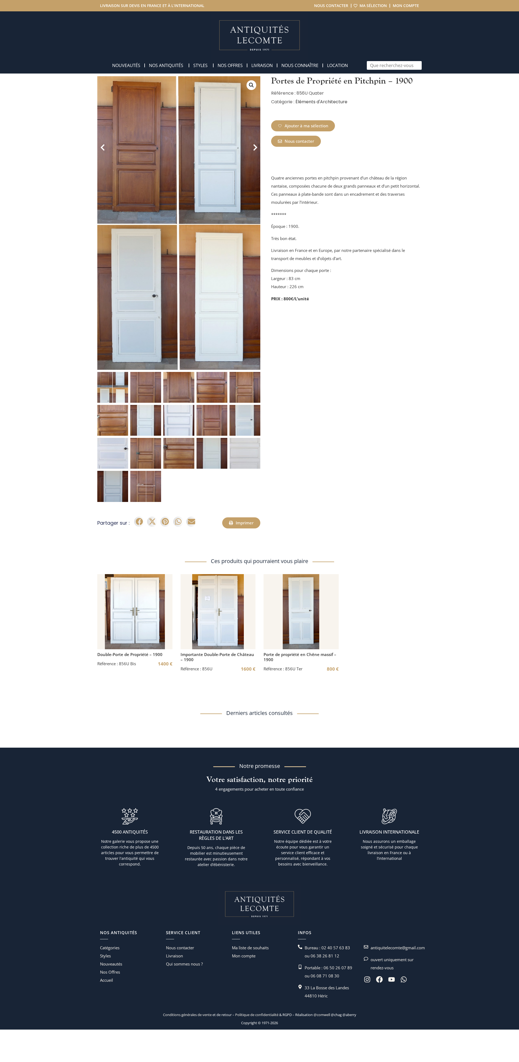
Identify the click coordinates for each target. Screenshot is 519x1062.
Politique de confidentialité (256, 1014)
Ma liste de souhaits (250, 947)
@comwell (322, 1014)
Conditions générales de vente (187, 1014)
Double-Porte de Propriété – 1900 (129, 654)
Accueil (106, 980)
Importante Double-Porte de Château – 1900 (217, 657)
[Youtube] (391, 979)
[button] (251, 85)
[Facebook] (379, 979)
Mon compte (406, 5)
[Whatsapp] (403, 979)
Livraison (174, 955)
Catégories (109, 947)
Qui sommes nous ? (184, 964)
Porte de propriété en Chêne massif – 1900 (300, 657)
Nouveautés (111, 964)
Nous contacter (331, 5)
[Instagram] (367, 979)
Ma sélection (373, 5)
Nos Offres (110, 972)
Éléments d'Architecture (321, 102)
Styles (105, 955)
